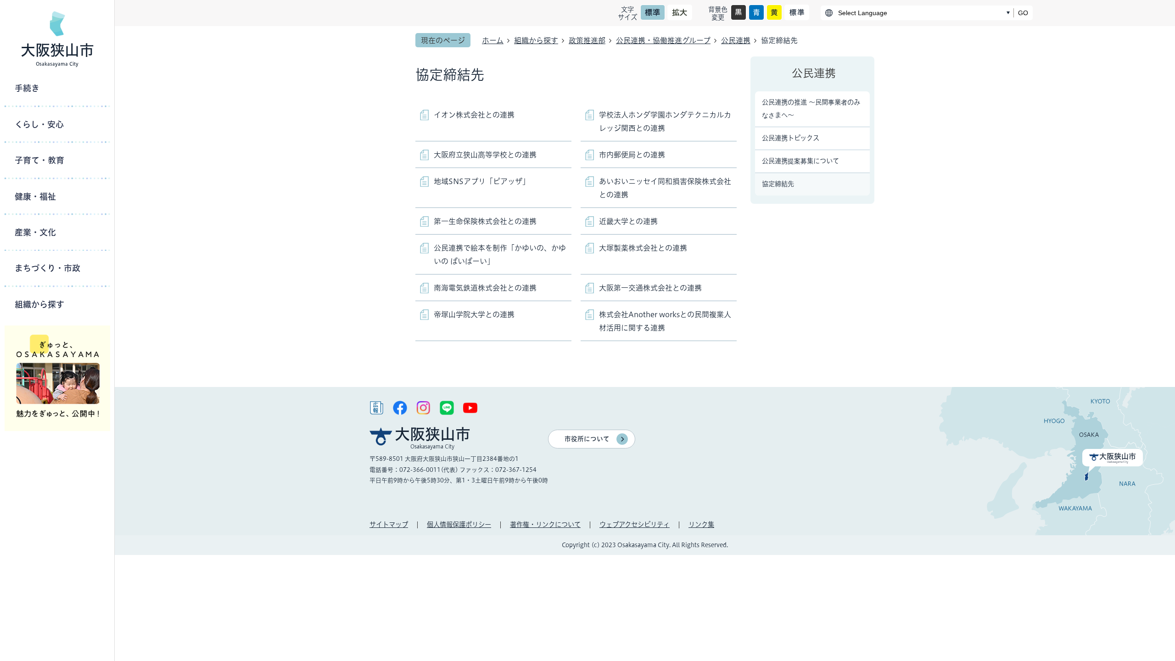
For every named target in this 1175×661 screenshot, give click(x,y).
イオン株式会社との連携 (474, 114)
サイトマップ (388, 524)
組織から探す (536, 40)
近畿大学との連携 (628, 221)
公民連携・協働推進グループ (663, 40)
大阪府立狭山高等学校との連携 (485, 154)
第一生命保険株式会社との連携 (485, 221)
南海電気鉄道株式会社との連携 (485, 287)
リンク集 (701, 524)
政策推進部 (587, 40)
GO (1023, 13)
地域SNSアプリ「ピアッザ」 (482, 181)
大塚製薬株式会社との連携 (643, 248)
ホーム (493, 40)
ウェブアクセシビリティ (634, 524)
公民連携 (735, 40)
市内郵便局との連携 (632, 154)
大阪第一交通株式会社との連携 (650, 287)
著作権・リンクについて (545, 524)
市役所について (587, 439)
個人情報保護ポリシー (459, 524)
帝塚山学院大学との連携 (474, 314)
